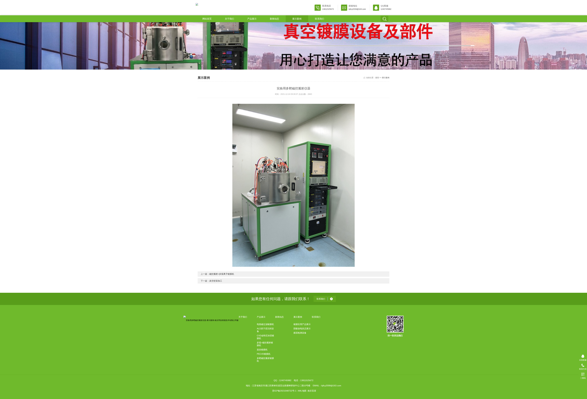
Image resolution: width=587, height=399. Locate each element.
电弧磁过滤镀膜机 (265, 324)
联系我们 (319, 18)
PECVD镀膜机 (263, 354)
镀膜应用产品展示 (302, 324)
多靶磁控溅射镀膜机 (265, 359)
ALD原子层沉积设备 (265, 329)
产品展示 (252, 18)
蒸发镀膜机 (262, 349)
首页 (377, 78)
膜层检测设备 (300, 333)
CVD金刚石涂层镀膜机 (265, 337)
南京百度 (312, 391)
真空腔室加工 (215, 281)
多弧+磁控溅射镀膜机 (265, 344)
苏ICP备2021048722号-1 (284, 391)
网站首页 (207, 18)
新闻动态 (274, 18)
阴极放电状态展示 (302, 328)
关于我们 (229, 18)
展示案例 (296, 18)
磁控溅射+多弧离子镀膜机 (221, 274)
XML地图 (302, 391)
